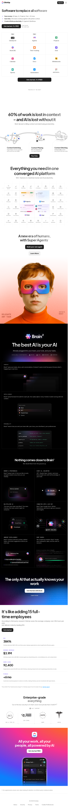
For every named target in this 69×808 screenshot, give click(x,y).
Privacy (30, 804)
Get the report (46, 687)
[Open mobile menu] (66, 2)
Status (15, 804)
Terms (37, 804)
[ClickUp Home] (6, 2)
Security (22, 804)
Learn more (34, 595)
